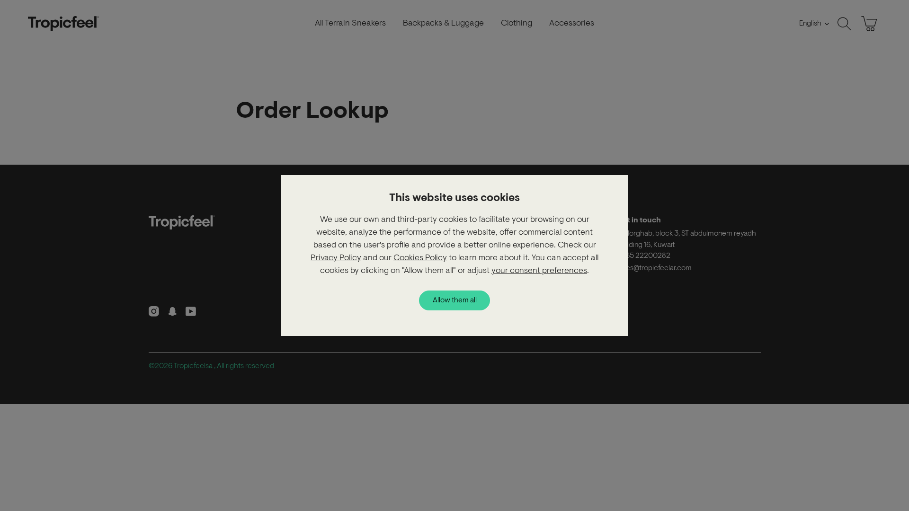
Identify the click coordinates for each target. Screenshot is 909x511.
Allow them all (455, 300)
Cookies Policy (420, 258)
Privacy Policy (336, 258)
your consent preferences (539, 271)
